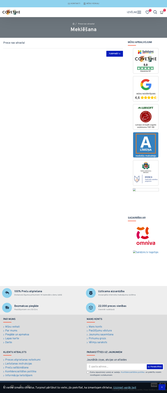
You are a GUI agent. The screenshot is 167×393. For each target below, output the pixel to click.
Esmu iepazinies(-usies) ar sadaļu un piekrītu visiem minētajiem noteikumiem (125, 374)
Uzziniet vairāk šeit (124, 387)
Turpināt (114, 53)
